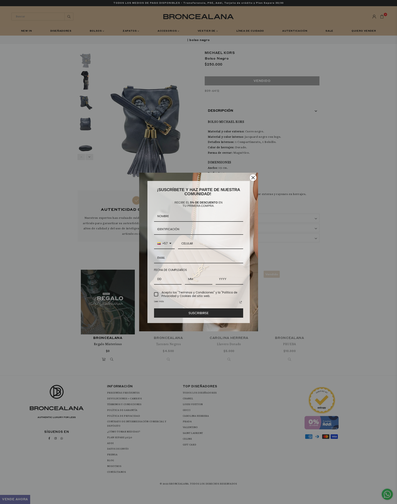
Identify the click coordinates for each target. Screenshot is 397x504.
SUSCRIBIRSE (199, 313)
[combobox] (164, 243)
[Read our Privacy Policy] (240, 302)
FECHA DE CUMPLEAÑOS (170, 270)
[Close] (253, 178)
